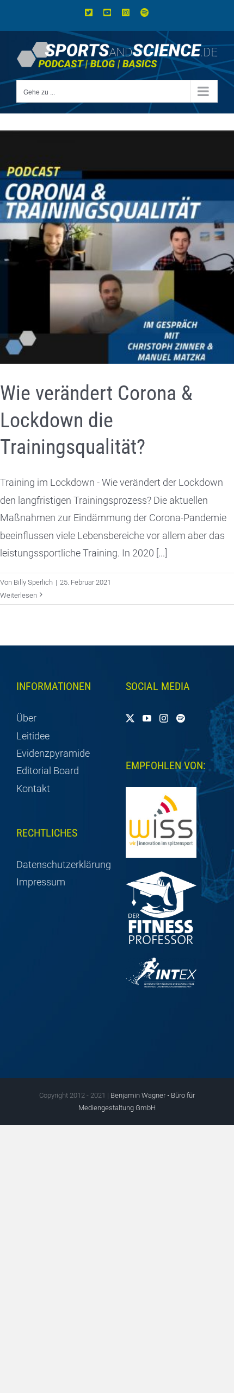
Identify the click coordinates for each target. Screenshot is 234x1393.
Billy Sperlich (33, 582)
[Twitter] (130, 718)
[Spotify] (180, 718)
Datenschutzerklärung (62, 864)
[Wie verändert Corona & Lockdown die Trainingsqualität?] (117, 247)
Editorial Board (47, 770)
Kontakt (33, 788)
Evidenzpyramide (53, 753)
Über (26, 718)
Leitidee (33, 736)
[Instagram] (163, 718)
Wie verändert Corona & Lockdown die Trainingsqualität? (96, 420)
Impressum (40, 882)
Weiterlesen (18, 595)
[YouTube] (147, 718)
